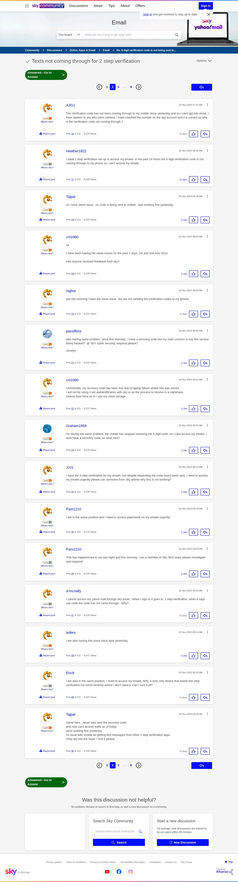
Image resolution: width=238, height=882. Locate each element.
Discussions (78, 6)
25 (72, 532)
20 (72, 313)
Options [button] (201, 60)
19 (72, 273)
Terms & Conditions (76, 862)
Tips (111, 6)
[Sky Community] (48, 5)
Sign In (206, 5)
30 (72, 751)
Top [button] (230, 862)
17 (72, 179)
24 (72, 491)
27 (72, 615)
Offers (140, 6)
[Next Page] (138, 87)
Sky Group (186, 862)
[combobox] (126, 35)
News (98, 6)
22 (72, 408)
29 (72, 697)
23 (72, 450)
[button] (207, 104)
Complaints (155, 862)
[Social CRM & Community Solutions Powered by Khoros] (225, 872)
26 (72, 573)
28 (72, 655)
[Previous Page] (99, 87)
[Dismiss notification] (208, 14)
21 (72, 362)
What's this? (47, 121)
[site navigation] (27, 6)
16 (72, 133)
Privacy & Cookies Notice (103, 862)
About (125, 6)
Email (119, 22)
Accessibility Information (132, 862)
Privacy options (54, 862)
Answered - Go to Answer (46, 74)
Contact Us (171, 862)
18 (72, 219)
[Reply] (205, 134)
